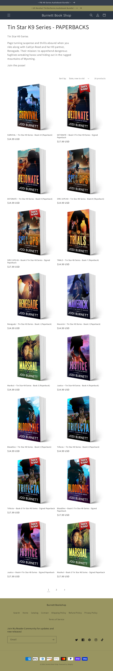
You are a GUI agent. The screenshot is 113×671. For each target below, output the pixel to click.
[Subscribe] (53, 639)
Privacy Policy (90, 612)
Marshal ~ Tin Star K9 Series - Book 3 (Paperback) (28, 385)
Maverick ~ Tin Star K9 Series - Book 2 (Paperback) (78, 324)
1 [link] (48, 589)
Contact (45, 612)
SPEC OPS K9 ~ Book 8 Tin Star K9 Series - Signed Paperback (28, 261)
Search (16, 612)
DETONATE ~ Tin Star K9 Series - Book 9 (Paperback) (30, 199)
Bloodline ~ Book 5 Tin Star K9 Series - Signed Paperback (77, 509)
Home (25, 612)
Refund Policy (75, 612)
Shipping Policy (58, 612)
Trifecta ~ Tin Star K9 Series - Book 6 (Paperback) (78, 447)
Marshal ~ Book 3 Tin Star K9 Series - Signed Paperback (81, 572)
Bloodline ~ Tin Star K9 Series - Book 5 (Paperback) (29, 447)
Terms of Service (56, 619)
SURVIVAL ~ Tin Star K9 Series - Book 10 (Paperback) (30, 135)
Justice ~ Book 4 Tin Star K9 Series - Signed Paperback (30, 572)
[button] (9, 15)
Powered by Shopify (66, 664)
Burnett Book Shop (52, 664)
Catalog (34, 612)
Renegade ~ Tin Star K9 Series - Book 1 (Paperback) (29, 324)
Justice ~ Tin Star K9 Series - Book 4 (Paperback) (78, 385)
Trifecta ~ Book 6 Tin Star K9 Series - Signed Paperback (31, 508)
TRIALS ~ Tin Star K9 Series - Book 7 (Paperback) (78, 260)
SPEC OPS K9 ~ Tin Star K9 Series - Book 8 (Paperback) (80, 199)
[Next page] (64, 590)
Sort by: (62, 78)
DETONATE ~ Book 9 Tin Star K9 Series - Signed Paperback (77, 136)
